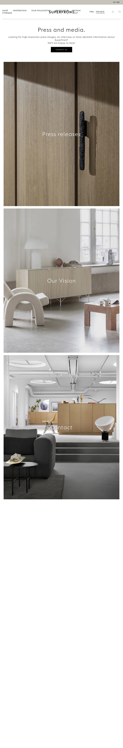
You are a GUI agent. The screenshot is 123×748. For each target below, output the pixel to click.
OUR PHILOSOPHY (41, 10)
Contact (61, 427)
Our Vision (61, 280)
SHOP (5, 10)
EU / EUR (116, 2)
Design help (77, 11)
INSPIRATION (20, 10)
